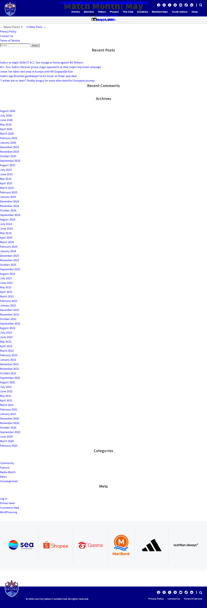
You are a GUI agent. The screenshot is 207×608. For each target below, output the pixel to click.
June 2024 (6, 228)
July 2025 (6, 170)
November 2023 (9, 260)
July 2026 (6, 115)
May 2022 (5, 341)
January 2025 (8, 197)
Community (7, 463)
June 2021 (6, 391)
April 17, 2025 (105, 19)
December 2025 (9, 147)
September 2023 (10, 269)
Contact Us (6, 36)
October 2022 (8, 319)
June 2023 (6, 283)
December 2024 (9, 201)
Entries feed (7, 503)
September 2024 (10, 215)
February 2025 (8, 192)
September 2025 (10, 160)
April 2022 (6, 346)
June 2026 (6, 120)
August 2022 (7, 328)
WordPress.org (8, 512)
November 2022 (9, 314)
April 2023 (6, 292)
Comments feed (9, 507)
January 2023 (8, 305)
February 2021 (8, 409)
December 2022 (9, 310)
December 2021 (9, 364)
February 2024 (8, 246)
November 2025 (9, 151)
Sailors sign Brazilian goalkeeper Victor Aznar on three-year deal (38, 76)
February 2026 (8, 138)
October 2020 (8, 427)
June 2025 (6, 174)
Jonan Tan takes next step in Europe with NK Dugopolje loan (36, 71)
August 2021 (7, 382)
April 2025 (6, 183)
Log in (3, 498)
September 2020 (10, 432)
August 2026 (7, 111)
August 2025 (7, 165)
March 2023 (7, 296)
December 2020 (9, 418)
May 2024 (5, 233)
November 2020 (9, 423)
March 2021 (7, 405)
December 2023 (9, 255)
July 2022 (6, 332)
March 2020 (7, 441)
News (3, 476)
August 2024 (7, 219)
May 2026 (5, 124)
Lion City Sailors (107, 15)
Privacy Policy (8, 31)
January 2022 (8, 360)
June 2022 (6, 337)
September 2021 (10, 378)
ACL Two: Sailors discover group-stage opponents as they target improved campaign (50, 67)
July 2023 (6, 278)
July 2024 (6, 224)
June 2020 (6, 436)
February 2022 (8, 355)
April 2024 (6, 237)
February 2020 (8, 445)
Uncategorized (9, 481)
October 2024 (8, 210)
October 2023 (8, 265)
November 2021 (9, 369)
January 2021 (8, 414)
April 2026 (6, 129)
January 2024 (8, 251)
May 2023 (5, 287)
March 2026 (7, 133)
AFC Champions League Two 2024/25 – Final (103, 2)
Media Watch (7, 472)
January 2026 (8, 142)
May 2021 (5, 396)
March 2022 (7, 350)
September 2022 (10, 323)
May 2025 (5, 179)
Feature (5, 467)
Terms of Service (10, 40)
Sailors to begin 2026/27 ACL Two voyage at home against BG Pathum (41, 62)
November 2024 (9, 206)
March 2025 (7, 188)
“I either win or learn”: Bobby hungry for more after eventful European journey (47, 80)
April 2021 (6, 400)
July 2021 (6, 387)
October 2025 (8, 156)
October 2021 (8, 373)
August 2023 (7, 274)
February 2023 (8, 301)
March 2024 (7, 242)
